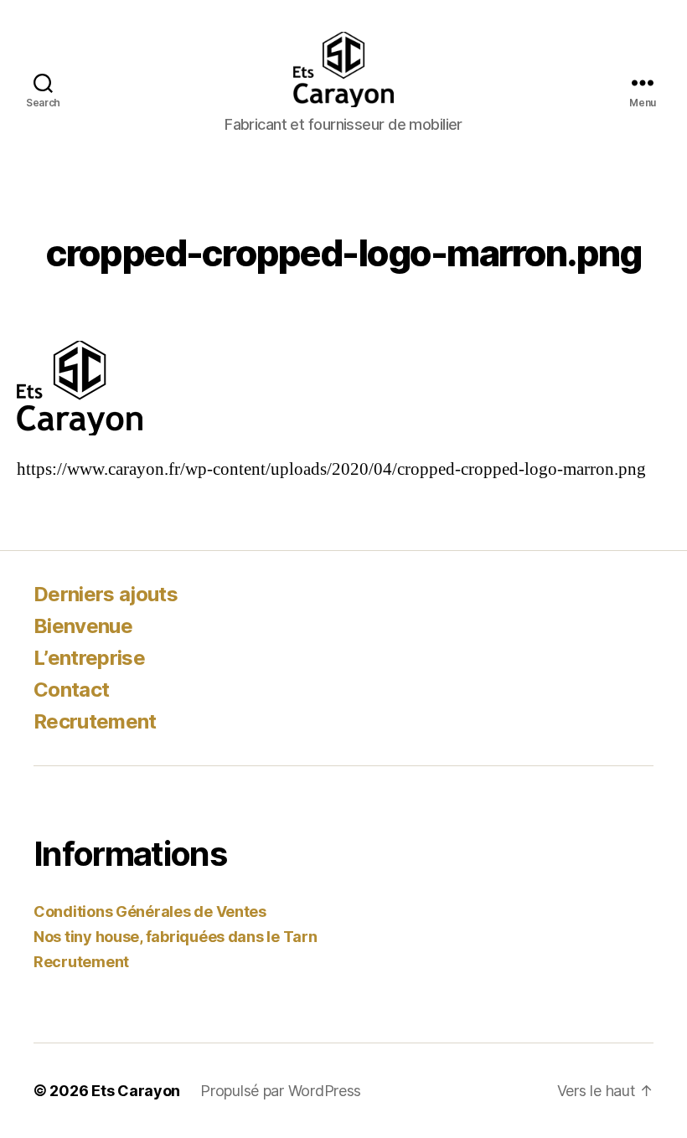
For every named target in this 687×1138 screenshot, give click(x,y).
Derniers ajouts (106, 594)
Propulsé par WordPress (280, 1090)
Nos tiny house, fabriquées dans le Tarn (175, 936)
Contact (71, 689)
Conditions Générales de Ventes (150, 911)
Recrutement (95, 721)
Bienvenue (83, 626)
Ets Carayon (135, 1090)
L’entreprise (89, 658)
